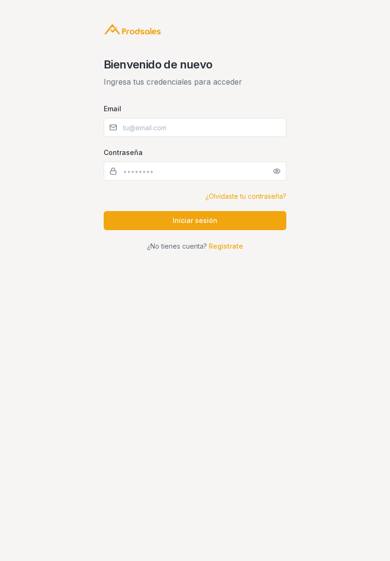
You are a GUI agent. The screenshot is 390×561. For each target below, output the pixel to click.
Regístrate (226, 246)
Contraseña (123, 152)
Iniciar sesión (195, 220)
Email (112, 109)
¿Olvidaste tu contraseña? (245, 196)
